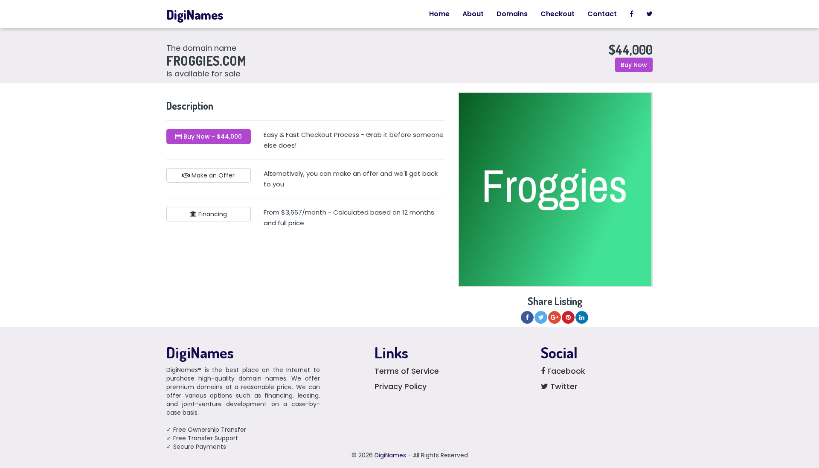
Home (439, 14)
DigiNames (194, 14)
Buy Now (634, 65)
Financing (212, 214)
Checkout (557, 14)
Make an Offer (212, 175)
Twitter (563, 386)
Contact (602, 14)
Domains (512, 14)
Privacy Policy (401, 386)
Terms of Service (407, 371)
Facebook (565, 371)
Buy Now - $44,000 (212, 136)
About (473, 14)
